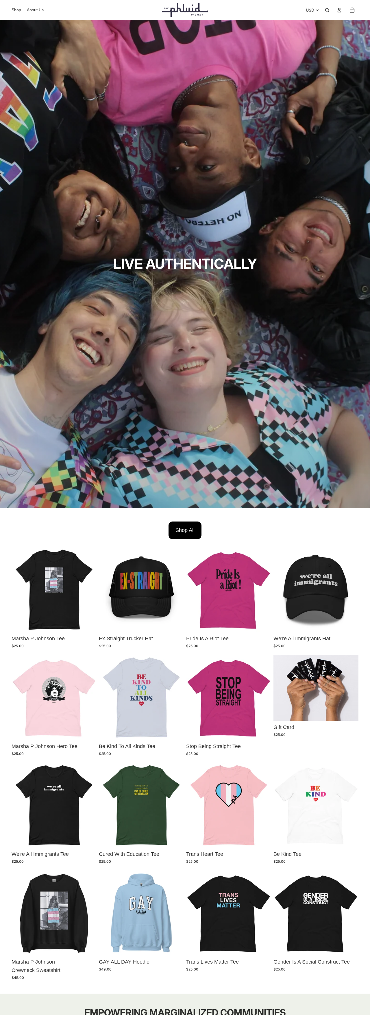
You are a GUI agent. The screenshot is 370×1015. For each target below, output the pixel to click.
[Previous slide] (107, 589)
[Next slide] (175, 589)
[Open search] (327, 10)
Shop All (185, 530)
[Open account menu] (339, 10)
